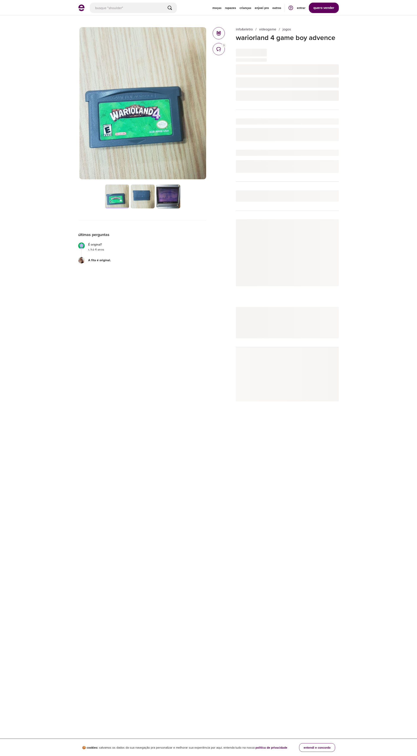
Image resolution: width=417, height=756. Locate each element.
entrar (301, 8)
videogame (267, 29)
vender (323, 7)
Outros (276, 8)
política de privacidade (271, 747)
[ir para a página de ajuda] (290, 7)
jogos (287, 29)
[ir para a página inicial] (81, 9)
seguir (329, 226)
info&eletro (244, 29)
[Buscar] (169, 7)
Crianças (245, 8)
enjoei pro (262, 8)
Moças (217, 8)
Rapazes (230, 8)
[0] (219, 33)
